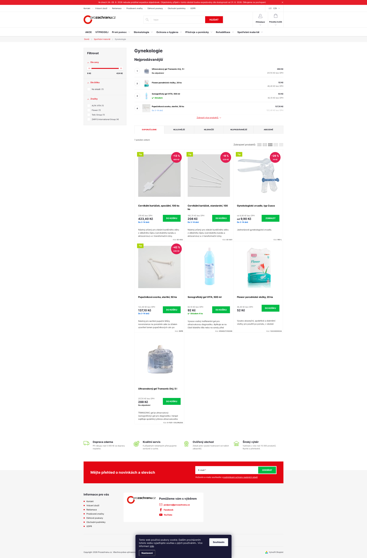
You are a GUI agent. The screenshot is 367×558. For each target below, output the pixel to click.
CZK (275, 8)
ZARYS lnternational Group (105, 119)
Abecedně (268, 129)
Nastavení (147, 553)
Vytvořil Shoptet (276, 552)
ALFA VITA (97, 105)
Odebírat (267, 470)
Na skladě (97, 89)
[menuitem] (89, 32)
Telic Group (98, 115)
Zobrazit (271, 218)
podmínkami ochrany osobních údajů (240, 477)
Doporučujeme (149, 129)
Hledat (214, 19)
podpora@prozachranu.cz (177, 505)
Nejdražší (209, 129)
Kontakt (87, 8)
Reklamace (117, 8)
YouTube (168, 515)
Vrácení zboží (101, 8)
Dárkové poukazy (155, 8)
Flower (96, 110)
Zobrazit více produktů (208, 117)
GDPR (192, 8)
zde (152, 546)
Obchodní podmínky (177, 8)
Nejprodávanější (238, 129)
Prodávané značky (134, 8)
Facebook (168, 510)
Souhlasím (219, 542)
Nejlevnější (179, 129)
